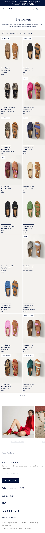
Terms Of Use (6, 525)
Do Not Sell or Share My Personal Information (16, 528)
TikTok (22, 488)
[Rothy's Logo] (7, 8)
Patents (24, 523)
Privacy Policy (33, 523)
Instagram (13, 488)
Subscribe (10, 480)
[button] (33, 8)
